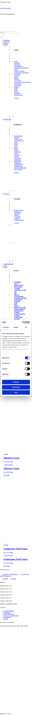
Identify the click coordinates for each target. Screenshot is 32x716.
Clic (15, 291)
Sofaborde (17, 63)
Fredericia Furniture (20, 298)
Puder (16, 145)
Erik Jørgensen (18, 296)
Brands (6, 267)
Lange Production (19, 314)
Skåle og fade (18, 139)
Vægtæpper (17, 158)
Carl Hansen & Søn (20, 290)
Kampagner (7, 40)
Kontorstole (17, 85)
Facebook (5, 579)
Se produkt (7, 475)
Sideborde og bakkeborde (21, 72)
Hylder (16, 91)
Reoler (16, 90)
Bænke (16, 77)
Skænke (16, 87)
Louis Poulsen (18, 317)
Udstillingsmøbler (9, 264)
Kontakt (6, 619)
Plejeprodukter (18, 169)
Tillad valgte (16, 387)
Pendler (16, 215)
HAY (15, 304)
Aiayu (16, 283)
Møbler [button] (6, 45)
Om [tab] (26, 327)
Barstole (16, 79)
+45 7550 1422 (24, 574)
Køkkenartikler (18, 136)
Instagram (13, 579)
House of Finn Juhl (20, 307)
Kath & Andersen (19, 309)
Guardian (17, 301)
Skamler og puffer (19, 71)
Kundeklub (7, 612)
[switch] (27, 363)
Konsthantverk (18, 310)
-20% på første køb (5, 8)
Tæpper (16, 156)
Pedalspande (17, 160)
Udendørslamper (19, 220)
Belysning (6, 194)
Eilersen (16, 295)
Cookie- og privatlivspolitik (11, 615)
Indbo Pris (6, 42)
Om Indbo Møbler (9, 611)
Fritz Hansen (18, 299)
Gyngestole (17, 74)
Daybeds (16, 76)
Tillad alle (16, 382)
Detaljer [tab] (16, 327)
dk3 (15, 293)
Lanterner (17, 155)
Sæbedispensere (18, 164)
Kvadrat (16, 312)
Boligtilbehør (7, 119)
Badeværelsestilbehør (20, 168)
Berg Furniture (18, 285)
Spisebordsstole (18, 66)
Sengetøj (16, 137)
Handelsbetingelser (9, 614)
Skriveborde (17, 84)
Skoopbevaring (18, 95)
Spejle (16, 147)
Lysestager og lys (19, 140)
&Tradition (17, 282)
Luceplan (17, 318)
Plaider (16, 144)
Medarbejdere (7, 617)
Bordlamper (17, 212)
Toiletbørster (17, 163)
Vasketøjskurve (18, 166)
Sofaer (16, 61)
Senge (16, 69)
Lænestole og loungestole (21, 68)
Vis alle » (16, 98)
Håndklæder (17, 161)
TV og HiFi (17, 80)
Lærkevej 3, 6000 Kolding (10, 574)
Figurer (16, 153)
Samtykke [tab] (6, 327)
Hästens (16, 306)
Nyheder (6, 43)
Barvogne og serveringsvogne (22, 82)
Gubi (15, 303)
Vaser (15, 142)
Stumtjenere (17, 152)
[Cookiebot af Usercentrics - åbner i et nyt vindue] (22, 322)
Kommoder (17, 93)
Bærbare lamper (18, 210)
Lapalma (17, 315)
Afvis (16, 392)
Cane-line (17, 288)
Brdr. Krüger (18, 287)
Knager (16, 150)
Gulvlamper (17, 213)
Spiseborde (17, 64)
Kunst (5, 265)
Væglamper (17, 216)
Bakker (16, 148)
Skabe (16, 88)
